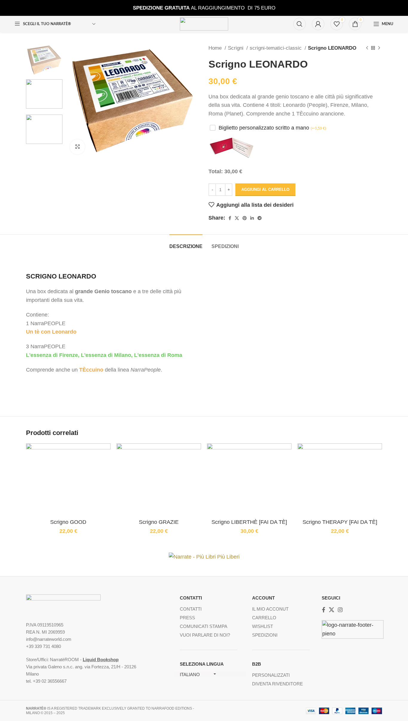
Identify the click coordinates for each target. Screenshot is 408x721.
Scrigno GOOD (68, 522)
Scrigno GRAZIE (159, 522)
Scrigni (236, 48)
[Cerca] (299, 24)
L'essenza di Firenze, (52, 355)
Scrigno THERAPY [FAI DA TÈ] (340, 522)
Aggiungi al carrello (265, 189)
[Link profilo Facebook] (230, 218)
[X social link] (237, 218)
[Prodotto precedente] (367, 48)
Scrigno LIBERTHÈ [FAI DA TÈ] (249, 522)
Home (215, 48)
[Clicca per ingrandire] (77, 146)
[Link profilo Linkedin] (252, 218)
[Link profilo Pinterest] (245, 218)
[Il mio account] (318, 24)
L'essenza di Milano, (107, 355)
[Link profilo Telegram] (259, 218)
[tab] (186, 243)
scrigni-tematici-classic (276, 48)
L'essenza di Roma (158, 355)
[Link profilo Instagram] (340, 609)
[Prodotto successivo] (379, 48)
